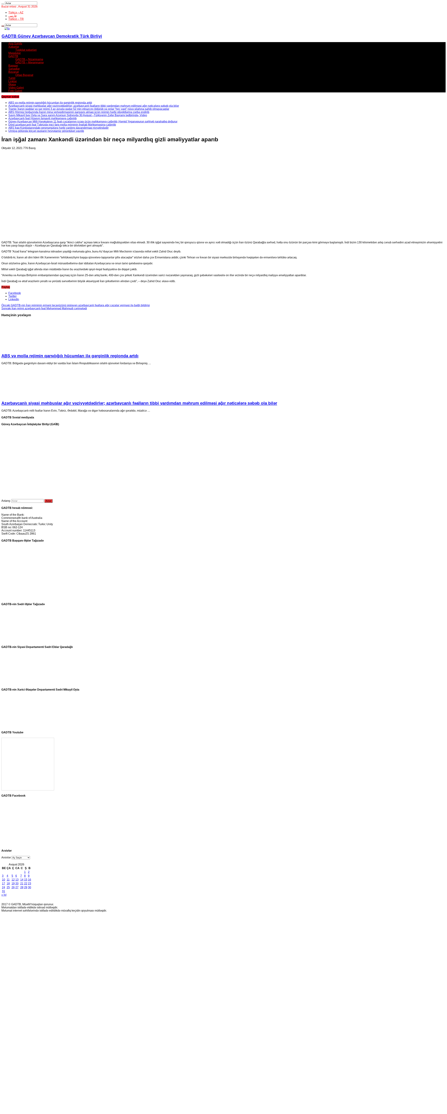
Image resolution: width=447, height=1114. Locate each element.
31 (3, 891)
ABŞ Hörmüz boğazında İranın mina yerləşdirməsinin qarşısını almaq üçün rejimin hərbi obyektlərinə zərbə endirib (78, 112)
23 (29, 883)
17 (3, 883)
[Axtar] (2, 4)
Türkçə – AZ (15, 12)
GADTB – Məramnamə (29, 62)
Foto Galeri (15, 90)
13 (17, 879)
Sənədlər (14, 68)
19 (13, 883)
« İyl (3, 894)
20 (17, 883)
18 (8, 883)
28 (21, 887)
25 (8, 887)
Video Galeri (16, 87)
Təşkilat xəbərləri (26, 49)
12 (13, 879)
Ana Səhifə (15, 43)
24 (3, 887)
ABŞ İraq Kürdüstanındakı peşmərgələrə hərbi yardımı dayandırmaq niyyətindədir (58, 127)
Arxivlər (6, 857)
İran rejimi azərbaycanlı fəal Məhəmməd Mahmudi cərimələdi (44, 308)
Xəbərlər (13, 46)
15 (25, 879)
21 (21, 883)
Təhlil (11, 78)
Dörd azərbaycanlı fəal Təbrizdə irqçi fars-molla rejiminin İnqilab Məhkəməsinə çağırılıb (62, 124)
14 (21, 879)
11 (8, 879)
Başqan (13, 65)
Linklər (12, 81)
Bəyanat (13, 71)
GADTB (13, 56)
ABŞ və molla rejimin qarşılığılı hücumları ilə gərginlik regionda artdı (50, 102)
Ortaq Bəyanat (24, 75)
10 (3, 879)
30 (29, 887)
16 (29, 879)
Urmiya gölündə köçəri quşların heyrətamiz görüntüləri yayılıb (46, 130)
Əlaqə (12, 84)
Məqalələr (14, 53)
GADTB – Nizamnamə (29, 59)
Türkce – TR (16, 18)
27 (17, 887)
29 (25, 887)
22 (25, 883)
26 (13, 887)
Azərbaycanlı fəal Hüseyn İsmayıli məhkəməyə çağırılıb (42, 118)
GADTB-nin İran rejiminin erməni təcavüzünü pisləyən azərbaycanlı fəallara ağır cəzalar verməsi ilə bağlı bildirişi (75, 305)
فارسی (12, 15)
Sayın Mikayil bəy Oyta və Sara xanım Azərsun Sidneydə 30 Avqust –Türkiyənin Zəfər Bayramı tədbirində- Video (77, 115)
